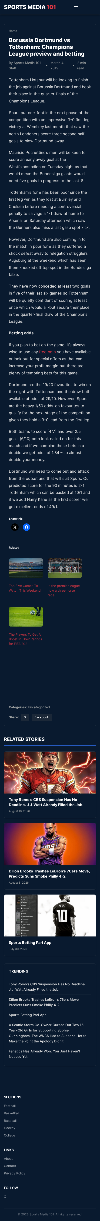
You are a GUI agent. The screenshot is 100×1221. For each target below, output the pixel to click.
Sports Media (30, 7)
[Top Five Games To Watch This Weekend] (26, 568)
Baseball (10, 1121)
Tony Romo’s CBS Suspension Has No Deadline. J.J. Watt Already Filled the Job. (46, 802)
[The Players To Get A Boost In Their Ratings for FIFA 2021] (26, 617)
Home (13, 31)
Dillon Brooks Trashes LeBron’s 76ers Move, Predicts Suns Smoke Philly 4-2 (49, 873)
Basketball (11, 1113)
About (8, 1158)
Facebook (42, 717)
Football (10, 1106)
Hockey (9, 1128)
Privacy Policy (14, 1173)
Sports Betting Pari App (30, 942)
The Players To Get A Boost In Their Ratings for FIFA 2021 (25, 639)
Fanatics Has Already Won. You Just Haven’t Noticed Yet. (44, 1053)
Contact (10, 1166)
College (9, 1135)
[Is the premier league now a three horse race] (65, 568)
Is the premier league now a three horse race (64, 590)
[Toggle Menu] (76, 7)
